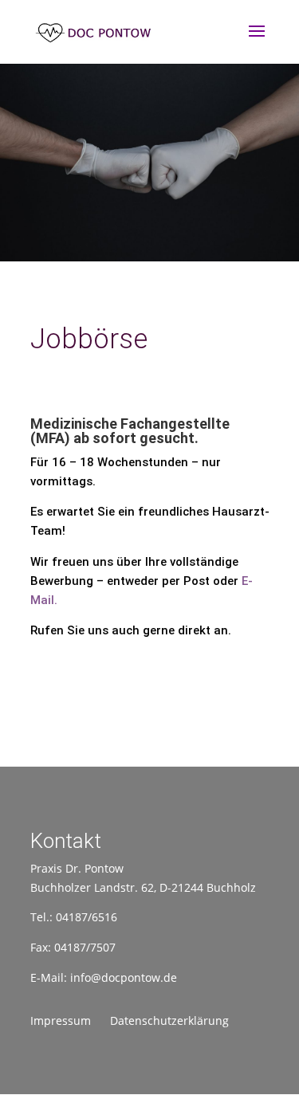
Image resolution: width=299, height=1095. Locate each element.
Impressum (60, 1020)
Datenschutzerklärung (169, 1020)
